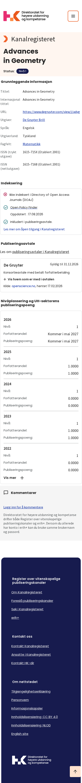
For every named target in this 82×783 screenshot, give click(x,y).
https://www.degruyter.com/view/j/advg (51, 112)
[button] (41, 477)
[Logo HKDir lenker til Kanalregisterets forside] (28, 16)
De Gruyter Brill (34, 120)
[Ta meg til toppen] (75, 771)
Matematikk (31, 144)
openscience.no (23, 286)
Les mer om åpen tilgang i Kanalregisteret (34, 229)
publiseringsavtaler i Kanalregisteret (40, 251)
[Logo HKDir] (41, 760)
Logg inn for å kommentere (23, 507)
